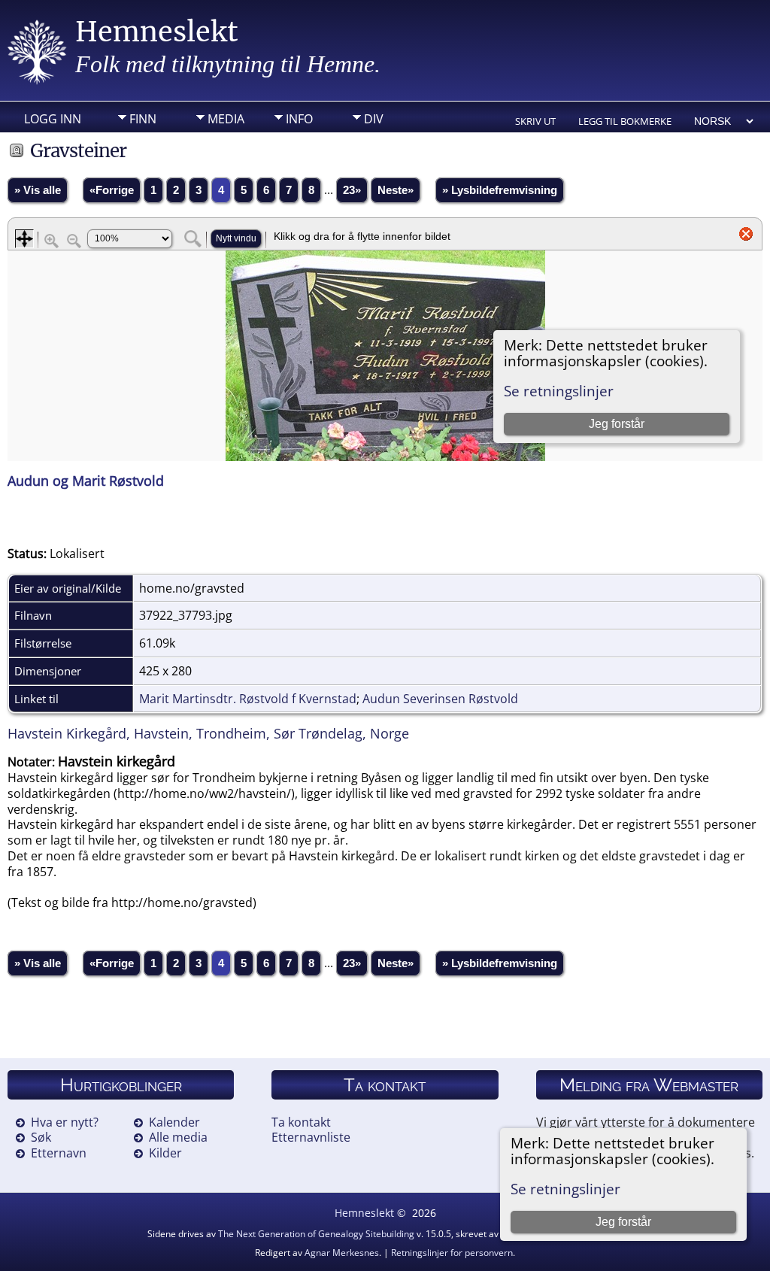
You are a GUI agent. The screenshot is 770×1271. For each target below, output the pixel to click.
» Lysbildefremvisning (499, 190)
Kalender (174, 1122)
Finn (142, 119)
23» (352, 190)
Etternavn (58, 1153)
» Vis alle (37, 190)
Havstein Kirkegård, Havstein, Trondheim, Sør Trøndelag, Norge (208, 733)
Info (299, 119)
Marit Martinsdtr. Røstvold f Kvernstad (247, 698)
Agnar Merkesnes (342, 1252)
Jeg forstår (623, 1221)
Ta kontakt (301, 1122)
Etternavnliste (310, 1137)
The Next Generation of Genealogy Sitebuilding (316, 1233)
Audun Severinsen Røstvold (440, 698)
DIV (373, 119)
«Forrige (111, 190)
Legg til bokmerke (624, 121)
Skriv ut (535, 121)
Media (226, 119)
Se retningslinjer (565, 1188)
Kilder (165, 1153)
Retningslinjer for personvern (452, 1252)
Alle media (178, 1137)
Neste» (395, 190)
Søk (41, 1137)
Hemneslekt (156, 32)
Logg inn (52, 119)
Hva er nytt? (65, 1122)
